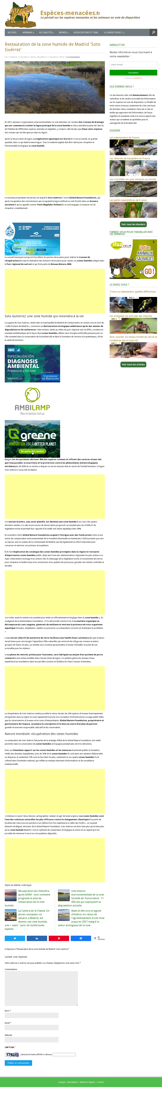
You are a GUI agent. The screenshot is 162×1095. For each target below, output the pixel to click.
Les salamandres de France (124, 137)
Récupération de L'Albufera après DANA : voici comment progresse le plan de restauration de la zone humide (27, 898)
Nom (7, 1011)
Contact (100, 1082)
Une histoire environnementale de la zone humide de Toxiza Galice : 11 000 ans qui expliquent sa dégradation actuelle (81, 898)
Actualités (45, 32)
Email (7, 1023)
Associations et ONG (86, 32)
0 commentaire (73, 57)
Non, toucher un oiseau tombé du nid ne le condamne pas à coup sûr (133, 338)
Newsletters (72, 1082)
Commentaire (11, 969)
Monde (63, 32)
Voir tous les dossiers (133, 224)
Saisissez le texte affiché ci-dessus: (36, 1054)
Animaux (27, 32)
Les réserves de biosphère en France (130, 158)
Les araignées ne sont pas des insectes (131, 316)
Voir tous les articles (133, 364)
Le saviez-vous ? (113, 32)
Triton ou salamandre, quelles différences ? (133, 293)
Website (8, 1035)
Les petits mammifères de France (128, 200)
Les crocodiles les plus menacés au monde (133, 179)
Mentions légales (87, 1082)
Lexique (61, 1082)
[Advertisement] (55, 172)
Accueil (12, 32)
